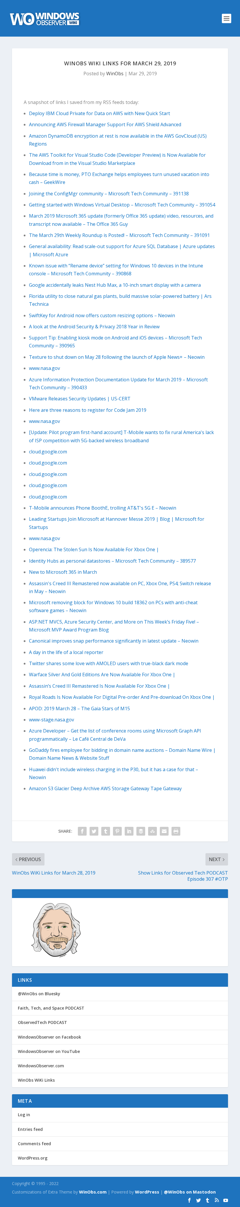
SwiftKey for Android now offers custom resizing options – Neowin (102, 315)
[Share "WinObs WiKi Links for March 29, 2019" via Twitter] (94, 831)
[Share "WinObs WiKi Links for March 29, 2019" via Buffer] (141, 831)
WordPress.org (32, 1158)
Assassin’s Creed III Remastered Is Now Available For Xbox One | (99, 686)
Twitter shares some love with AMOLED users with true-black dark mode (108, 663)
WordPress (147, 1192)
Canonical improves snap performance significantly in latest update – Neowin (113, 641)
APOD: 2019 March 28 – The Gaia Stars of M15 (79, 708)
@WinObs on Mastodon (190, 1192)
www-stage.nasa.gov (51, 719)
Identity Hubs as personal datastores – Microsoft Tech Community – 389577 (112, 561)
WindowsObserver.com (41, 1065)
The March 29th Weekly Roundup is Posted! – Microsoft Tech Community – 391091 (119, 235)
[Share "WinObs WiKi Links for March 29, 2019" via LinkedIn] (129, 831)
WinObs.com (93, 1192)
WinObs (115, 73)
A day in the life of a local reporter (66, 652)
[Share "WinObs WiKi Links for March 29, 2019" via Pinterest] (117, 831)
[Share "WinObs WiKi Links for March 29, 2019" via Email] (164, 831)
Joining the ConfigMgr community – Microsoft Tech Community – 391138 (109, 193)
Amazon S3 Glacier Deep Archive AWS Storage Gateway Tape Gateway (105, 788)
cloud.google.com (48, 451)
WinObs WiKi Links (36, 1080)
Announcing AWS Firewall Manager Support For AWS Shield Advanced (105, 124)
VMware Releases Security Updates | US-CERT (80, 398)
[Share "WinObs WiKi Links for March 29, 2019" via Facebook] (82, 831)
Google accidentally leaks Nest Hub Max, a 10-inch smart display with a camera (115, 285)
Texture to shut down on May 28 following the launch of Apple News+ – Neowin (117, 357)
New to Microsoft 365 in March (63, 572)
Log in (24, 1114)
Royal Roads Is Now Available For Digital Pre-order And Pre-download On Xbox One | (122, 697)
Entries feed (30, 1129)
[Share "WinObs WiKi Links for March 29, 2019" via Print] (176, 831)
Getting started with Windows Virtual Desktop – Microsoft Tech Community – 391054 (122, 205)
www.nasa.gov (44, 368)
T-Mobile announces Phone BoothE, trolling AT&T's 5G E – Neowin (102, 508)
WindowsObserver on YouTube (49, 1051)
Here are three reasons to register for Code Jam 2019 (87, 410)
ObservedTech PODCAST (42, 1022)
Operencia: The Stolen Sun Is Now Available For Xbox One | (94, 549)
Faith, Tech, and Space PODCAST (51, 1008)
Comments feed (34, 1143)
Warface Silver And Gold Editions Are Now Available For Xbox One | (102, 674)
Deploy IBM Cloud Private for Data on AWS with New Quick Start (99, 113)
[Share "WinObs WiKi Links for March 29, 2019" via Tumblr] (106, 831)
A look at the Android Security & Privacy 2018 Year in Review (94, 326)
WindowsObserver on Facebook (49, 1037)
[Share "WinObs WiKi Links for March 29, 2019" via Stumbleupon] (152, 831)
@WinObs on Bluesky (39, 993)
